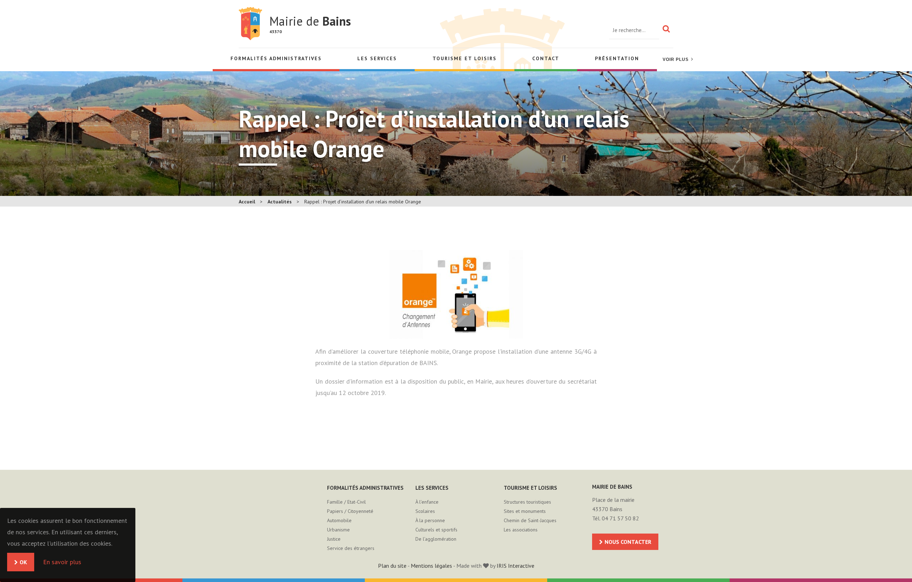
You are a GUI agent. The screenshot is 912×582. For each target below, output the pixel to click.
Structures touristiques (527, 502)
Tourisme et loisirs (464, 58)
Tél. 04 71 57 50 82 (615, 518)
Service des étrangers (350, 548)
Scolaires (425, 511)
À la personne (430, 520)
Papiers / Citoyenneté (350, 511)
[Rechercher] (666, 28)
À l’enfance (427, 502)
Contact (545, 58)
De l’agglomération (435, 539)
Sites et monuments (525, 511)
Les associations (521, 529)
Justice (334, 539)
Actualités (280, 201)
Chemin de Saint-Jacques (530, 520)
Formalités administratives (276, 58)
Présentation (617, 58)
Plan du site (392, 565)
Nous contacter (628, 541)
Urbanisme (338, 529)
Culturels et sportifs (436, 529)
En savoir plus (62, 562)
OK (23, 562)
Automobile (339, 520)
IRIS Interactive (515, 565)
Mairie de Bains (250, 23)
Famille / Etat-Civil (346, 502)
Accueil (247, 201)
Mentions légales (431, 565)
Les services (377, 58)
